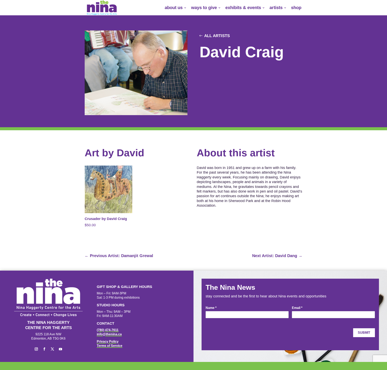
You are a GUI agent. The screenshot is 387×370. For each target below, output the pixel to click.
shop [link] (296, 7)
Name (211, 308)
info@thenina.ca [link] (109, 334)
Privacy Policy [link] (108, 341)
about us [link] (174, 7)
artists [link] (276, 7)
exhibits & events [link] (243, 7)
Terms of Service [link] (109, 345)
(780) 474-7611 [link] (108, 330)
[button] (36, 349)
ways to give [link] (204, 7)
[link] (102, 7)
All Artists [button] (217, 35)
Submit (364, 332)
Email (297, 308)
